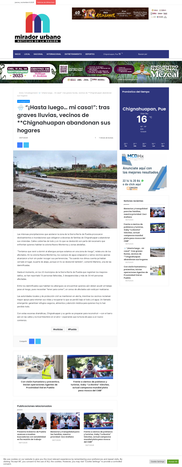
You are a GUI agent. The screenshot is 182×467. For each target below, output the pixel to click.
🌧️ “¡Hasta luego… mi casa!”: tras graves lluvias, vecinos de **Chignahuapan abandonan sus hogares (136, 254)
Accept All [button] (173, 461)
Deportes (89, 54)
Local (27, 54)
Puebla (72, 329)
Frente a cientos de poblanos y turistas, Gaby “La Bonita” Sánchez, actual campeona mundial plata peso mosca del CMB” (98, 436)
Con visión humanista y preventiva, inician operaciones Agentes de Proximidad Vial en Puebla (136, 272)
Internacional (54, 54)
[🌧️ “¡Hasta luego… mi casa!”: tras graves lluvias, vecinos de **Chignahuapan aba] (157, 252)
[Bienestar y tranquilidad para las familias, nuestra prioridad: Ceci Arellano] (65, 421)
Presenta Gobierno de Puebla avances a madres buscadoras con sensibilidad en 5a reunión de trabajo (31, 435)
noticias (59, 329)
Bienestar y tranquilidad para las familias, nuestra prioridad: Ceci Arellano (64, 434)
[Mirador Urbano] (37, 27)
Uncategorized (31, 93)
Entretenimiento (73, 54)
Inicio (18, 54)
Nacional (38, 54)
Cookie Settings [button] (157, 461)
